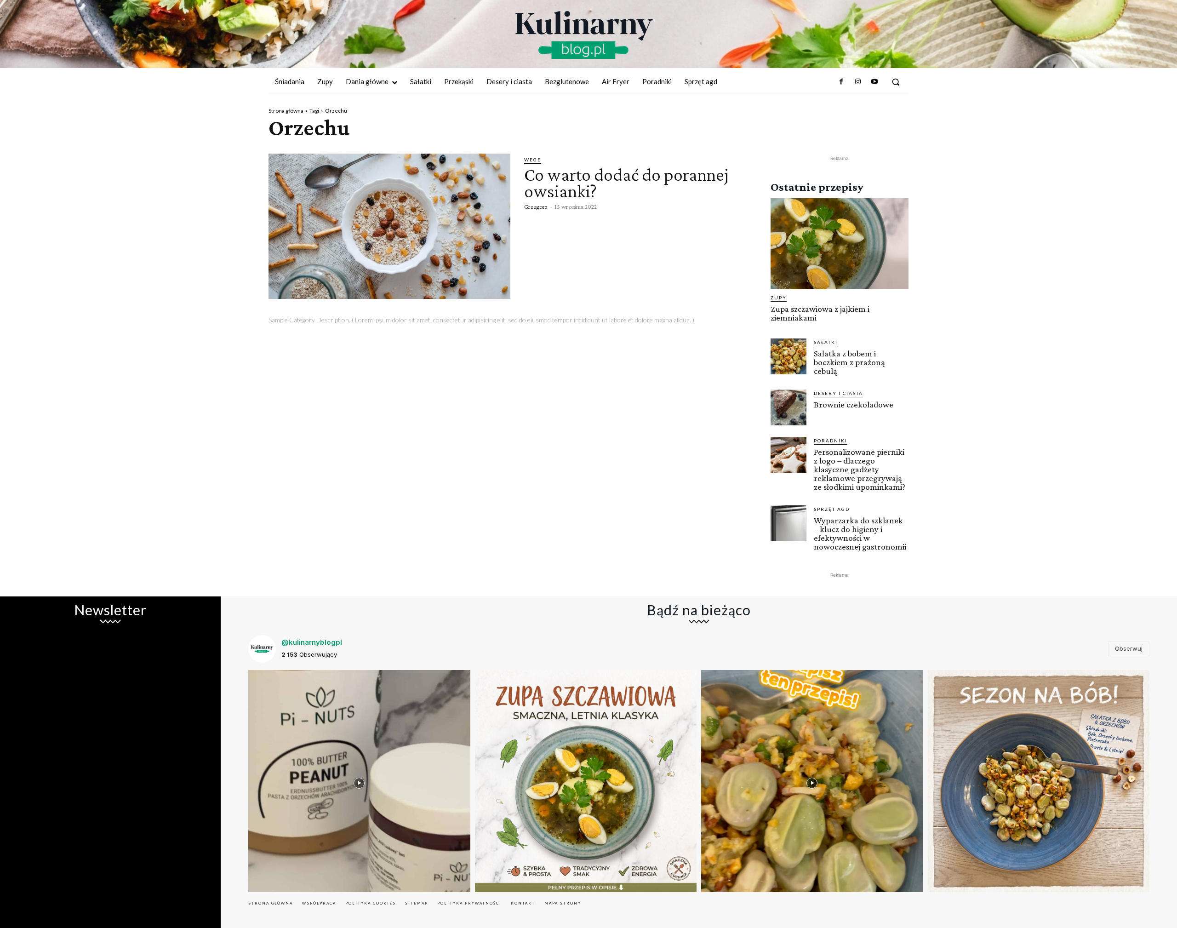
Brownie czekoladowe (853, 404)
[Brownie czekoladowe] (788, 407)
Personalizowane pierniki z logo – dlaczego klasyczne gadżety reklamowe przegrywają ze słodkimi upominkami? (859, 469)
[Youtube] (874, 82)
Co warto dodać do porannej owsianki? (626, 182)
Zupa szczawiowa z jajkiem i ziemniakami (820, 313)
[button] (895, 82)
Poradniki (830, 440)
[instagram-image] (359, 781)
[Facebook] (841, 82)
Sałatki (826, 342)
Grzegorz (536, 206)
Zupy (779, 297)
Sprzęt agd (832, 509)
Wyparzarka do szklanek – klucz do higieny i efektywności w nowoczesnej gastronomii (860, 533)
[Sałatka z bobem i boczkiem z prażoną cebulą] (788, 356)
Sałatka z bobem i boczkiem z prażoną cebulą (849, 362)
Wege (532, 159)
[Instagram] (857, 82)
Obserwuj (1129, 648)
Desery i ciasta (838, 393)
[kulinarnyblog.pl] (584, 35)
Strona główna (286, 110)
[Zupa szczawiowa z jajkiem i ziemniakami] (839, 243)
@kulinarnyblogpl (311, 642)
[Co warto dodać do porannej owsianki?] (389, 226)
